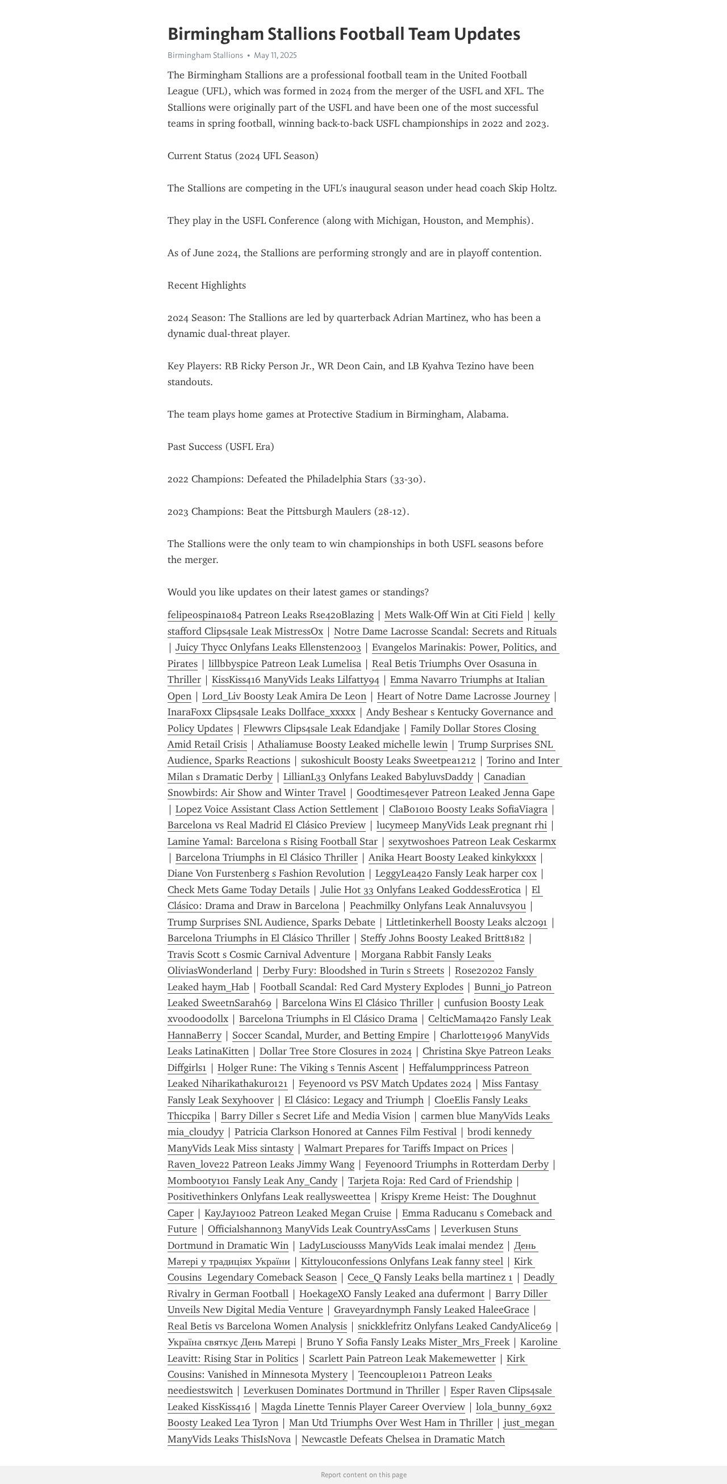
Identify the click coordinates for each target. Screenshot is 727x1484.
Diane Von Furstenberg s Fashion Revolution (266, 873)
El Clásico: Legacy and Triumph (354, 1100)
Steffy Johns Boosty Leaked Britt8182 (443, 938)
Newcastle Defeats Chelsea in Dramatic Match (403, 1439)
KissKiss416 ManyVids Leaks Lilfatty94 (295, 679)
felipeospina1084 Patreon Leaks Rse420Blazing (271, 614)
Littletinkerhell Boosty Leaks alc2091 (467, 922)
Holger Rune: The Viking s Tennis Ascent (308, 1067)
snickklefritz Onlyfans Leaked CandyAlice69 (454, 1326)
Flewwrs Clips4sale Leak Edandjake (322, 728)
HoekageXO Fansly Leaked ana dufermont (391, 1293)
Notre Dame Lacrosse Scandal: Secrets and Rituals (445, 631)
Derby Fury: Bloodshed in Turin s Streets (353, 970)
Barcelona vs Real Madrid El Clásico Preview (267, 825)
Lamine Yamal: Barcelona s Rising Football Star (273, 841)
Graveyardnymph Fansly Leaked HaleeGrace (431, 1309)
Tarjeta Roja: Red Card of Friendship (430, 1180)
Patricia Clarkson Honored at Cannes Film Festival (346, 1131)
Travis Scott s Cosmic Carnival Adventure (259, 954)
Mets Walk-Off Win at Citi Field (454, 614)
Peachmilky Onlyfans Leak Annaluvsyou (438, 905)
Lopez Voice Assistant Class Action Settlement (277, 809)
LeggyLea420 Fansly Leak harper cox (456, 873)
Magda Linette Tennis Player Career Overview (363, 1406)
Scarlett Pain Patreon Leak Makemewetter (402, 1358)
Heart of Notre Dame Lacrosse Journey (463, 696)
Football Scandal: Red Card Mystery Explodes (361, 987)
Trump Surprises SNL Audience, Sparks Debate (271, 922)
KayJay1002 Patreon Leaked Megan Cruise (297, 1213)
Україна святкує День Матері (232, 1342)
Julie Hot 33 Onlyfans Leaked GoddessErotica (420, 889)
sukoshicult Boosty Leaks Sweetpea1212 (388, 760)
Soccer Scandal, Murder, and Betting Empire (330, 1035)
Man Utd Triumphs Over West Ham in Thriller (391, 1422)
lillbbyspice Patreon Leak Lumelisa (284, 663)
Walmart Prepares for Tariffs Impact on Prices (405, 1148)
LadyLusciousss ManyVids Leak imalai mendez (401, 1245)
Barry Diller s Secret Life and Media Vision (315, 1116)
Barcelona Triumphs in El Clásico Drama (328, 1018)
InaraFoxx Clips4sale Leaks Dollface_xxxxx (262, 712)
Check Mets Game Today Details (239, 889)
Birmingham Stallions (205, 55)
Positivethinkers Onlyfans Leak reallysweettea (269, 1196)
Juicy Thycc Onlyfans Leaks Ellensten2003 (268, 647)
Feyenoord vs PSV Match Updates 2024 (385, 1083)
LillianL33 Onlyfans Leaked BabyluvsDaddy (378, 776)
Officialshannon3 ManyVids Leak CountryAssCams (319, 1229)
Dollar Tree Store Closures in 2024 (336, 1051)
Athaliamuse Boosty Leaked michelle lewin (353, 744)
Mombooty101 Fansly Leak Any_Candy (252, 1180)
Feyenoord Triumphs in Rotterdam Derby (457, 1164)
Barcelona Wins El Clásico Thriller (357, 1003)
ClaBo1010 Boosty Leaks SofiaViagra (468, 809)
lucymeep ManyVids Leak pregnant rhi (462, 825)
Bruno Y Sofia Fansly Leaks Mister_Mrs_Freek (408, 1342)
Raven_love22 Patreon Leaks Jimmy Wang (261, 1164)
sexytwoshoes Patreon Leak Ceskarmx (472, 841)
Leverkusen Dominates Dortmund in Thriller (342, 1390)
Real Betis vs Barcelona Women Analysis (257, 1326)
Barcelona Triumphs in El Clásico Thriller (267, 857)
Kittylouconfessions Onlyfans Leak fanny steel (402, 1261)
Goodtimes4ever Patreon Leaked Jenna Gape (456, 792)
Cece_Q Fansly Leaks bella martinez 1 (430, 1277)
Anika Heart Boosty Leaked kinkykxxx (452, 857)
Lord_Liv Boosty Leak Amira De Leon (284, 696)
